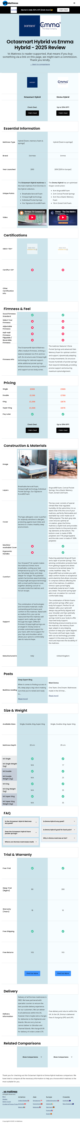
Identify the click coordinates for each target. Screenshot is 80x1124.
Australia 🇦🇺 (67, 1101)
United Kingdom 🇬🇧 (52, 1101)
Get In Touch (6, 1102)
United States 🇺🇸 (23, 1101)
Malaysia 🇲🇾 (37, 1107)
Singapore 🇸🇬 (37, 1101)
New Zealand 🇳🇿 (68, 1104)
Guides (4, 1099)
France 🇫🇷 (49, 1110)
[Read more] (23, 699)
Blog (4, 1097)
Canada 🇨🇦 (22, 1104)
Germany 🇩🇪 (50, 1107)
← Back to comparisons (40, 64)
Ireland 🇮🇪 (49, 1104)
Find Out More (32, 973)
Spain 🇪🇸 (49, 1114)
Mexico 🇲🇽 (21, 1107)
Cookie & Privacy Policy (10, 1104)
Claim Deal (63, 10)
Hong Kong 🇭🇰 (37, 1104)
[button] (74, 3)
